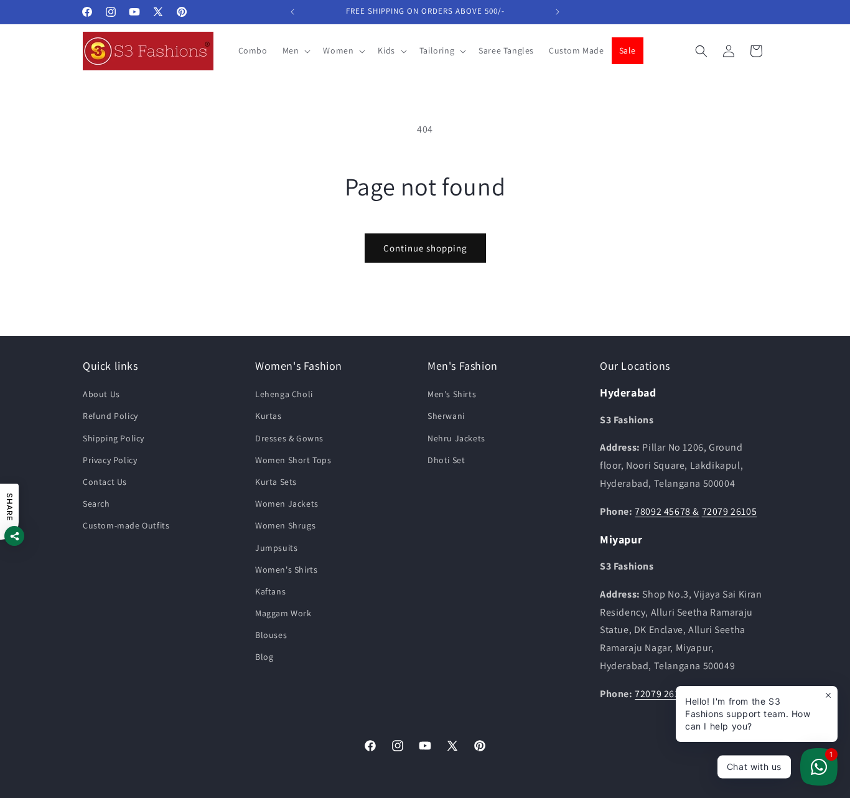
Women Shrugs (285, 526)
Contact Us (105, 481)
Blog (264, 657)
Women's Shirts (286, 569)
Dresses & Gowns (289, 438)
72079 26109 (662, 693)
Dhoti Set (446, 460)
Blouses (271, 635)
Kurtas (268, 416)
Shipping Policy (113, 438)
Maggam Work (283, 613)
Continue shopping (425, 248)
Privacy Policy (110, 460)
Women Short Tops (293, 460)
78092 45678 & (667, 511)
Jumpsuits (276, 547)
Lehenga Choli (284, 394)
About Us (101, 394)
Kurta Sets (276, 481)
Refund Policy (110, 416)
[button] (295, 50)
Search (96, 504)
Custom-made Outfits (126, 526)
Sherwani (446, 416)
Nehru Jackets (456, 438)
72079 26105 (729, 511)
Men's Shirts (451, 394)
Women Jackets (287, 504)
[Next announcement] (557, 12)
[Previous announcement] (292, 12)
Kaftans (270, 591)
